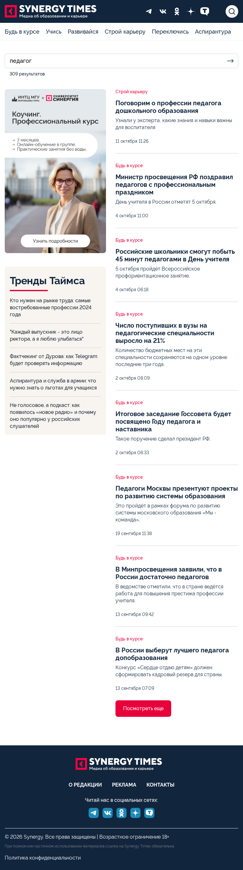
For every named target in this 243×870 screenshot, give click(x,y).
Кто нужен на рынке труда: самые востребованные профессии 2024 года (50, 307)
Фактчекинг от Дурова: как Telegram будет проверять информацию (53, 359)
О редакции (85, 785)
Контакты (160, 785)
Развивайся (83, 31)
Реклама (124, 785)
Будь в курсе (22, 31)
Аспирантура (213, 31)
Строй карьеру (125, 31)
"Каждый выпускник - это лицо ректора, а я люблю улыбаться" (47, 335)
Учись (53, 31)
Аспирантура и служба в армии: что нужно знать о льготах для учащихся (53, 384)
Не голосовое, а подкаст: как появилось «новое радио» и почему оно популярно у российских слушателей (53, 415)
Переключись (170, 31)
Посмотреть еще (143, 708)
